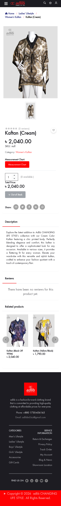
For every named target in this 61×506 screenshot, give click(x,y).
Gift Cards (14, 462)
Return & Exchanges (42, 439)
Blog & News (45, 460)
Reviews (9, 278)
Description (11, 222)
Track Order (46, 449)
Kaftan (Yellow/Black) (43, 351)
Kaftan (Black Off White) (15, 352)
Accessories (15, 457)
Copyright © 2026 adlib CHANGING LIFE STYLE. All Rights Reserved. (32, 496)
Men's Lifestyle (16, 436)
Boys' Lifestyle (15, 447)
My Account (46, 455)
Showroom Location (42, 465)
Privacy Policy (45, 444)
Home (11, 13)
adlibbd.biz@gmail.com (34, 417)
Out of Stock (16, 195)
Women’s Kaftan (13, 17)
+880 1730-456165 (34, 412)
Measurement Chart (17, 165)
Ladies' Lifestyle (26, 13)
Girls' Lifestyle (15, 452)
